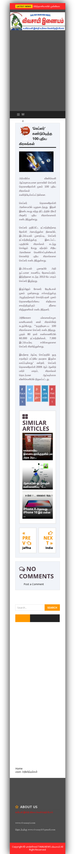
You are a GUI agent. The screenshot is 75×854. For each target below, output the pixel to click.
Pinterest (52, 397)
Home (19, 768)
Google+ (37, 395)
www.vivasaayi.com (25, 822)
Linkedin (44, 395)
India (49, 548)
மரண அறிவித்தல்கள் (26, 771)
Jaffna (26, 548)
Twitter (30, 395)
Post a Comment (34, 584)
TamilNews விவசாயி (49, 846)
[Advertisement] (37, 71)
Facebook (22, 397)
